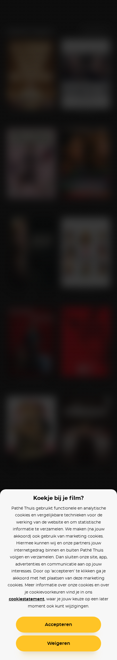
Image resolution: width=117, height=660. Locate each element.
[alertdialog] (58, 330)
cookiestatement (26, 599)
